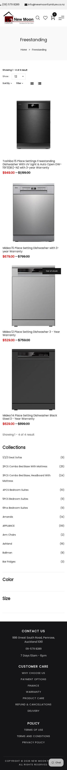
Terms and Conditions (33, 736)
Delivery (34, 711)
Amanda (8, 517)
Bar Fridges (9, 561)
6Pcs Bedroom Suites (15, 508)
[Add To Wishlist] (33, 148)
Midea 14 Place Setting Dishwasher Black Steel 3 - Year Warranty (30, 417)
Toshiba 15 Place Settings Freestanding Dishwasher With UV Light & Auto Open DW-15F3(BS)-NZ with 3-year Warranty (32, 164)
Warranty (33, 692)
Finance (33, 685)
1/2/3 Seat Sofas (12, 457)
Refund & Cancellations (33, 704)
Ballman (7, 552)
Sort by (6, 83)
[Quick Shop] (23, 148)
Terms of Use (33, 730)
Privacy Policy (33, 742)
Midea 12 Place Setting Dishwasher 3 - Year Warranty (31, 333)
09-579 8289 (34, 648)
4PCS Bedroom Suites (16, 490)
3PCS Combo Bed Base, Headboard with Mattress (27, 478)
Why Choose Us (33, 673)
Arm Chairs (9, 534)
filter (18, 83)
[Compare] (42, 148)
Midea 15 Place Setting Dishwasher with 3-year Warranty (31, 249)
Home (24, 49)
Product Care (33, 698)
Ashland (7, 543)
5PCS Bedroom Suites (15, 499)
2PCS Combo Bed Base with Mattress (25, 466)
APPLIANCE (9, 525)
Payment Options (33, 679)
